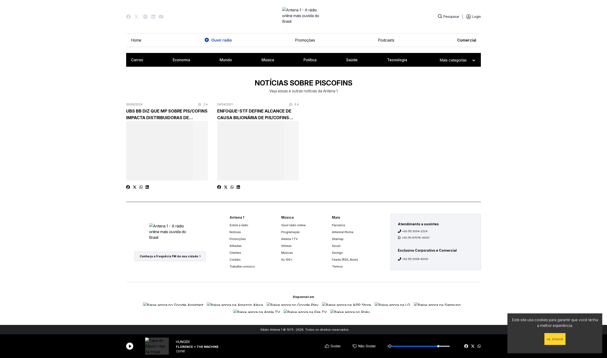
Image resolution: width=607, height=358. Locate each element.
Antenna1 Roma (342, 232)
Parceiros (338, 225)
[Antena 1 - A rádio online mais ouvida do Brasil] (303, 16)
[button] (128, 16)
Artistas (286, 246)
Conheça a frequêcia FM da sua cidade (169, 256)
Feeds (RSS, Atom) (345, 259)
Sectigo (337, 252)
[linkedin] (147, 187)
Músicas (287, 252)
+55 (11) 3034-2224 (415, 231)
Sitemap (338, 239)
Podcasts (386, 40)
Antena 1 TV (289, 239)
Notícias (235, 232)
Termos (337, 266)
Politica (310, 59)
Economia (181, 59)
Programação (290, 232)
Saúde (352, 59)
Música (268, 59)
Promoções (305, 40)
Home (136, 40)
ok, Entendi (555, 339)
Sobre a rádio (239, 225)
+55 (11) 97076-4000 (415, 237)
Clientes (235, 252)
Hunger (183, 342)
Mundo (226, 59)
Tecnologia (397, 59)
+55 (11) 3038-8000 (415, 259)
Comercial (466, 40)
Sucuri (336, 246)
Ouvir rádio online (293, 225)
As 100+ (286, 259)
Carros (137, 59)
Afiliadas (236, 246)
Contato (235, 259)
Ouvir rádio (221, 40)
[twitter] (473, 346)
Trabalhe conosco (242, 266)
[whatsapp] (479, 346)
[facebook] (466, 346)
